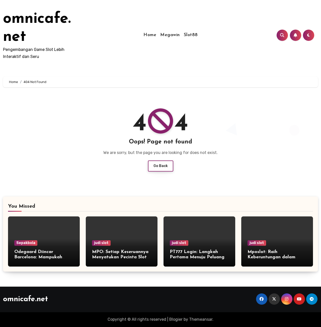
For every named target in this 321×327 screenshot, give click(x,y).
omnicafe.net (25, 299)
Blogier (176, 319)
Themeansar (200, 319)
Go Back (160, 166)
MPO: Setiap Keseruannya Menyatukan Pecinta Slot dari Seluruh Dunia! (120, 257)
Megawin (170, 35)
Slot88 (191, 35)
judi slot (101, 243)
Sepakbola (25, 243)
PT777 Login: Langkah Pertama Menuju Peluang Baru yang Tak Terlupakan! (198, 257)
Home (149, 35)
